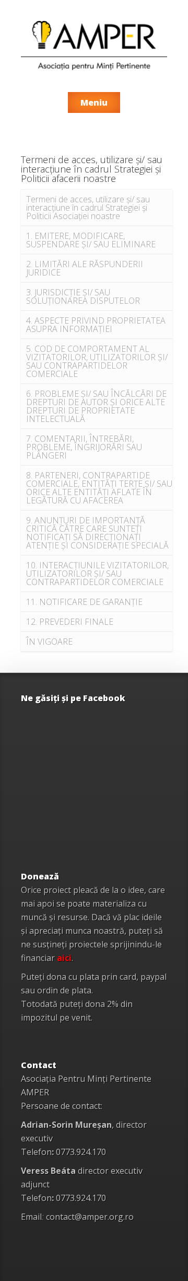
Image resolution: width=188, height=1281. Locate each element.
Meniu (94, 102)
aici (64, 958)
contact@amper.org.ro (90, 1216)
